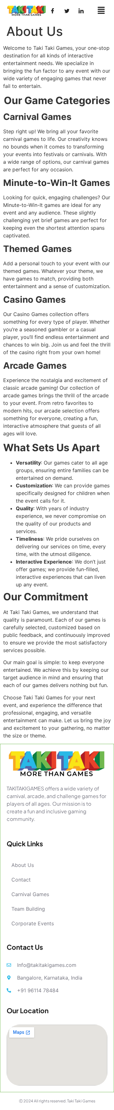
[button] (101, 10)
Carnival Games (30, 894)
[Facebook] (52, 11)
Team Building (28, 909)
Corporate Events (32, 923)
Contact (21, 879)
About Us (22, 865)
